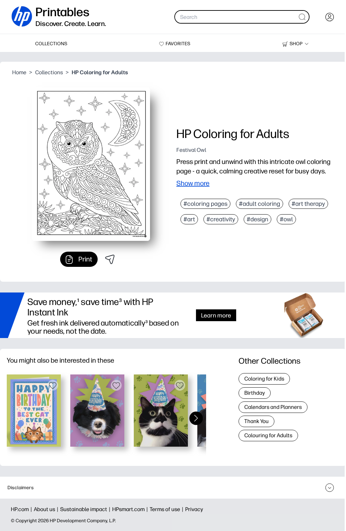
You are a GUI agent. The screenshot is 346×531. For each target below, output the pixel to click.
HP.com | (22, 509)
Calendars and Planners (273, 407)
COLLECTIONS (51, 44)
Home (19, 72)
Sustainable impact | (86, 509)
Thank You (256, 421)
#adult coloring (259, 203)
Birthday (254, 393)
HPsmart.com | (131, 509)
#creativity (220, 219)
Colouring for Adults (268, 435)
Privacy (194, 509)
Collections (49, 72)
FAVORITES (178, 44)
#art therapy (308, 203)
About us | (47, 509)
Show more (192, 183)
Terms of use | (167, 509)
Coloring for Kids (264, 378)
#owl (286, 219)
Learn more (216, 315)
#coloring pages (205, 203)
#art (189, 219)
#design (257, 219)
